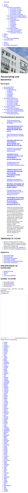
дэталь (11, 235)
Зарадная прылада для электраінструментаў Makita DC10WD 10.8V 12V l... (14, 128)
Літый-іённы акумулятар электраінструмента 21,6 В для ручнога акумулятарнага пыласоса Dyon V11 (15, 201)
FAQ (5, 35)
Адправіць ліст (5, 293)
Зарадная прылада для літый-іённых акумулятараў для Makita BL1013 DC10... (14, 142)
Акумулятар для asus (15, 11)
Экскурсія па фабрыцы (13, 38)
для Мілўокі (13, 27)
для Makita (12, 25)
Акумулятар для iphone (16, 29)
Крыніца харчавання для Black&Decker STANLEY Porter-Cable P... (15, 185)
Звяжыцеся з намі (8, 39)
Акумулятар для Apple (16, 10)
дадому (6, 4)
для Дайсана (13, 24)
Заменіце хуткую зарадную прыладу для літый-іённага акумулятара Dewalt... (15, 156)
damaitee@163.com (21, 249)
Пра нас (6, 37)
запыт (8, 235)
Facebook (12, 284)
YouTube (11, 283)
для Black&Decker (14, 20)
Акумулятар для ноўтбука (13, 7)
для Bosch (12, 21)
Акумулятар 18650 (9, 87)
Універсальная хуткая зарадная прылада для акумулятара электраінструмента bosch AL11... (14, 173)
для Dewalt (13, 22)
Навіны (6, 34)
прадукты (6, 6)
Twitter (10, 286)
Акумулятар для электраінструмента (16, 15)
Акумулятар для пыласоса (14, 31)
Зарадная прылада (11, 18)
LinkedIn (11, 282)
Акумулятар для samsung (16, 14)
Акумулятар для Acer (15, 8)
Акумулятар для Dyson (16, 32)
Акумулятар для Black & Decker (18, 17)
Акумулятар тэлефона (12, 28)
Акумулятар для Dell (15, 13)
